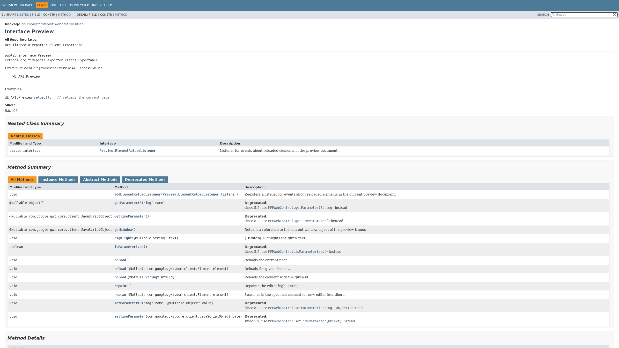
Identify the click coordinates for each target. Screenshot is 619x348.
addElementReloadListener (137, 194)
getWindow (123, 230)
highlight (123, 238)
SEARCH (543, 14)
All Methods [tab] (22, 179)
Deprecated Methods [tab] (145, 179)
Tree (63, 5)
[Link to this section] (67, 123)
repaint (121, 286)
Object (34, 203)
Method (64, 14)
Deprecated (79, 5)
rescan (120, 295)
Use (54, 5)
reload (120, 260)
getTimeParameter (129, 216)
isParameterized (128, 247)
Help (108, 5)
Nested (23, 14)
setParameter (126, 303)
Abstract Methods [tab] (100, 179)
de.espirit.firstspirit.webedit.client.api (53, 24)
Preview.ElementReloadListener (128, 150)
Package (26, 5)
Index (96, 5)
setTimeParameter (129, 316)
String (145, 203)
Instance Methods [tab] (58, 179)
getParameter (126, 203)
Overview (9, 5)
